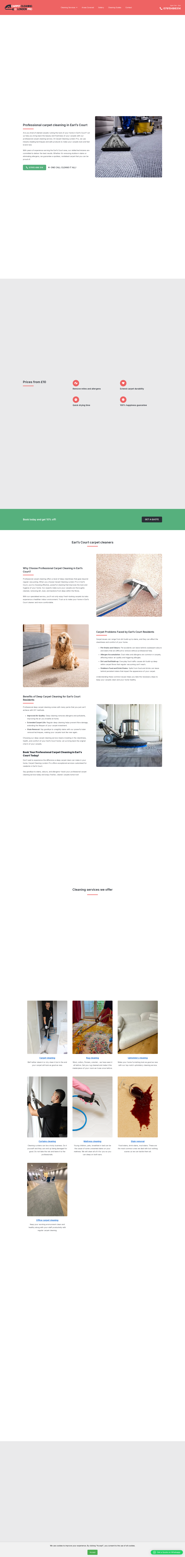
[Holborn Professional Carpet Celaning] (47, 1189)
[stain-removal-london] (138, 1107)
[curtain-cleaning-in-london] (47, 1107)
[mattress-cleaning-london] (92, 1107)
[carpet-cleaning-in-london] (47, 1027)
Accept (92, 1552)
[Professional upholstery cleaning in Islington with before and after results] (138, 1027)
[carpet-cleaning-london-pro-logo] (18, 7)
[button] (76, 7)
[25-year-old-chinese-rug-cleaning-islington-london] (92, 1027)
